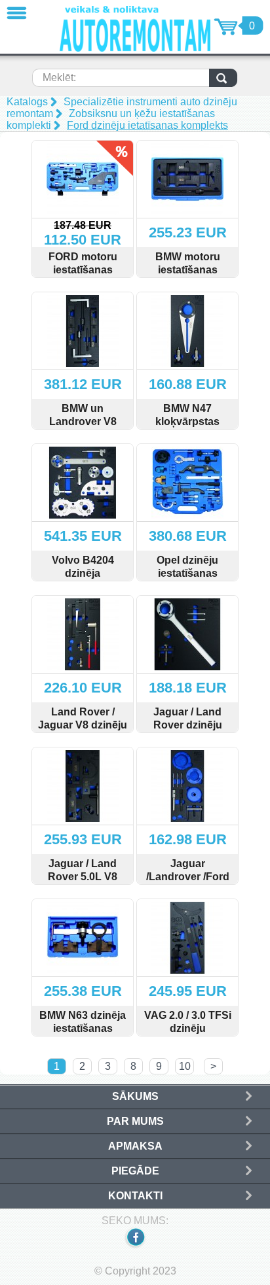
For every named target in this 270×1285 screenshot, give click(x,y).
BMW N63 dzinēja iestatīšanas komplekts (82, 1028)
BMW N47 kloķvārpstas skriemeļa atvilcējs (187, 428)
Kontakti (135, 1195)
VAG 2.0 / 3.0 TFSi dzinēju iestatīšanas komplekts (187, 1035)
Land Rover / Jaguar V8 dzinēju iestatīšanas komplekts (82, 731)
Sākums (135, 1096)
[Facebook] (135, 1246)
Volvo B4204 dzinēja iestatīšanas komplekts (83, 580)
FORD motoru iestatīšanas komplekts (82, 269)
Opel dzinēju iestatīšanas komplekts (187, 573)
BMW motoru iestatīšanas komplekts (187, 269)
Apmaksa (135, 1146)
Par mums (135, 1121)
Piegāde (135, 1170)
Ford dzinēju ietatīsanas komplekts (147, 125)
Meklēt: (59, 77)
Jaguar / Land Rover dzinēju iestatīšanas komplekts (187, 731)
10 (185, 1066)
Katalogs (27, 101)
